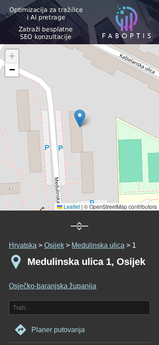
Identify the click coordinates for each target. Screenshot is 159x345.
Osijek (54, 245)
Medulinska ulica (98, 245)
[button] (12, 56)
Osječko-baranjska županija (52, 286)
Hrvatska (23, 245)
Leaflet (71, 206)
